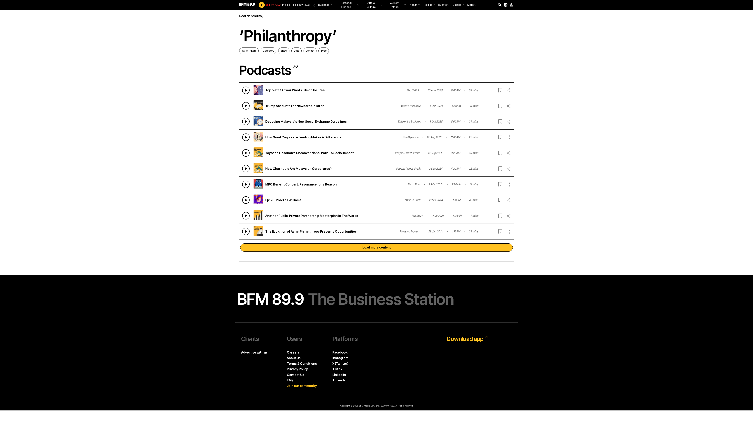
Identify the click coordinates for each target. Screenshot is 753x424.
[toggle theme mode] (505, 5)
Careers (293, 352)
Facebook (339, 352)
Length (310, 50)
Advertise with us (254, 352)
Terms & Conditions (302, 364)
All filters (251, 50)
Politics (428, 4)
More (470, 4)
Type (324, 50)
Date (296, 50)
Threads (339, 380)
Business (323, 4)
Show (283, 50)
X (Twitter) (340, 364)
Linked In (339, 375)
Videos (457, 4)
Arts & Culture (371, 4)
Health (413, 4)
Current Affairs (394, 4)
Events (442, 4)
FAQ (290, 380)
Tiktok (337, 369)
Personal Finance (346, 4)
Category (268, 50)
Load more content (376, 247)
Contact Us (295, 375)
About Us (294, 358)
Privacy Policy (297, 369)
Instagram (340, 358)
